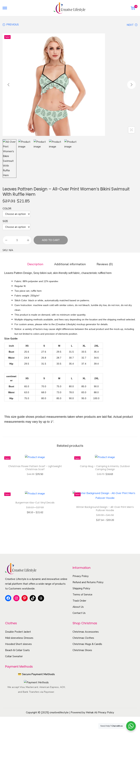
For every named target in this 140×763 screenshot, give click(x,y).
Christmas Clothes (83, 638)
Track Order (79, 600)
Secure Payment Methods (38, 674)
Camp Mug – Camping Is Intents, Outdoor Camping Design (105, 468)
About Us (78, 607)
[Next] (131, 84)
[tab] (35, 264)
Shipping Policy (81, 588)
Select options (36, 479)
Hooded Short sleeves (18, 644)
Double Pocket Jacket (18, 631)
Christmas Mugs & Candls (87, 644)
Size (5, 221)
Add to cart (51, 240)
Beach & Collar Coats (17, 650)
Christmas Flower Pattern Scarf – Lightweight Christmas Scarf (35, 468)
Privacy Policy (81, 576)
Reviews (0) (105, 264)
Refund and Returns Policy (88, 582)
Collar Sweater (14, 656)
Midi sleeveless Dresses (19, 638)
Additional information (70, 264)
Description (35, 264)
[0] (133, 8)
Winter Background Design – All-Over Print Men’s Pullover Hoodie (105, 508)
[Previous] (8, 84)
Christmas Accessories (86, 631)
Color (7, 208)
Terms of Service (82, 594)
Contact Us (79, 613)
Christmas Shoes (82, 650)
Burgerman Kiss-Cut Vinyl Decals (35, 502)
